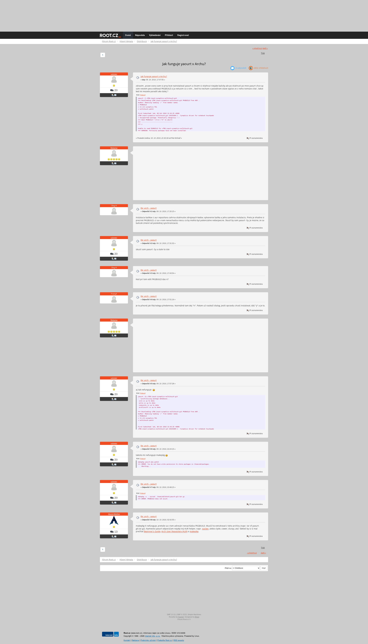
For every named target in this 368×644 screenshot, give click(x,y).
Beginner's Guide (152, 531)
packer (205, 528)
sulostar (114, 74)
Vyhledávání (155, 35)
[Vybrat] (142, 95)
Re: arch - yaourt (149, 208)
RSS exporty (179, 640)
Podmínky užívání (148, 640)
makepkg (194, 531)
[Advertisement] (184, 14)
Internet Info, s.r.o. (152, 636)
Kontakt (127, 640)
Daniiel (181, 617)
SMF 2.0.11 (171, 615)
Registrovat (183, 35)
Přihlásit (169, 35)
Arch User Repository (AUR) (174, 531)
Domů (128, 35)
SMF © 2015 (182, 615)
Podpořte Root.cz (164, 640)
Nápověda (140, 35)
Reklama (114, 148)
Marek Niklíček (114, 514)
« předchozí (257, 48)
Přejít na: (228, 568)
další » (265, 48)
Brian (197, 617)
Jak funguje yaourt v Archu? (154, 76)
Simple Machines (194, 615)
